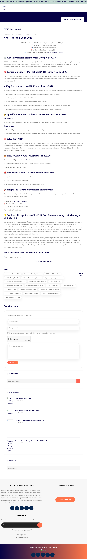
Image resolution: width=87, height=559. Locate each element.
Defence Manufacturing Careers (32, 278)
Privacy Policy (21, 535)
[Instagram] (26, 508)
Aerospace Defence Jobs (13, 274)
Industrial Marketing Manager (37, 281)
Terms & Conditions (21, 537)
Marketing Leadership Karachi (34, 285)
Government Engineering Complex (15, 281)
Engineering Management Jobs (53, 278)
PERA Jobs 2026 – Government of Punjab (28, 410)
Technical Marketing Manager (50, 293)
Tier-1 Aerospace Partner (13, 297)
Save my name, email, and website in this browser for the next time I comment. (32, 333)
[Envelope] (17, 508)
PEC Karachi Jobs (11, 289)
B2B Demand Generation (52, 274)
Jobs (71, 19)
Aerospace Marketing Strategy (32, 274)
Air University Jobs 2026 (23, 398)
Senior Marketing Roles (31, 293)
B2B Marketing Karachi (12, 278)
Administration (77, 19)
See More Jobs (43, 261)
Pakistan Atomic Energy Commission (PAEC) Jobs (31, 441)
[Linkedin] (22, 508)
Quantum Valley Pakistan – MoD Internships (29, 420)
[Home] (43, 550)
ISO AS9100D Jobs (55, 281)
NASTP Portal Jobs (53, 285)
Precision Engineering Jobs (28, 289)
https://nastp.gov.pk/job (55, 52)
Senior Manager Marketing (13, 293)
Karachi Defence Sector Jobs (14, 285)
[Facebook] (12, 508)
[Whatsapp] (31, 508)
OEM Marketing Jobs (68, 285)
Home (66, 19)
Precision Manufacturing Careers (49, 289)
